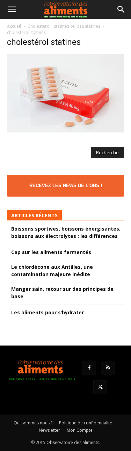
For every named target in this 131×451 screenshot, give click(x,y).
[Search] (121, 9)
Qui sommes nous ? (33, 423)
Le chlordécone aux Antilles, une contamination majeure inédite (52, 271)
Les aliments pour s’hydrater (47, 312)
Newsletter (49, 430)
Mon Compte (80, 430)
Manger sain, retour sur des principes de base (62, 293)
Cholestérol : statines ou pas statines (64, 26)
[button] (12, 9)
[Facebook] (89, 368)
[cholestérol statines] (65, 131)
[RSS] (108, 368)
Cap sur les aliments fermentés (51, 252)
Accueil (14, 26)
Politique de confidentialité (85, 423)
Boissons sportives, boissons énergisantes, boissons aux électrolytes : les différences (66, 232)
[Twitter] (100, 387)
